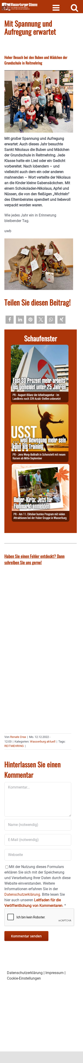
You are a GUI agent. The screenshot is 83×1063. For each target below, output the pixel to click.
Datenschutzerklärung (25, 973)
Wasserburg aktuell (42, 741)
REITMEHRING (14, 746)
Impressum (54, 973)
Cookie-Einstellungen (24, 978)
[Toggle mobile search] (74, 7)
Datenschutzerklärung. (22, 894)
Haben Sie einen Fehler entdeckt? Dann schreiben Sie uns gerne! (34, 559)
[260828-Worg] (39, 407)
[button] (10, 320)
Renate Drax (18, 737)
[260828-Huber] (40, 466)
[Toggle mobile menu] (57, 7)
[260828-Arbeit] (39, 347)
